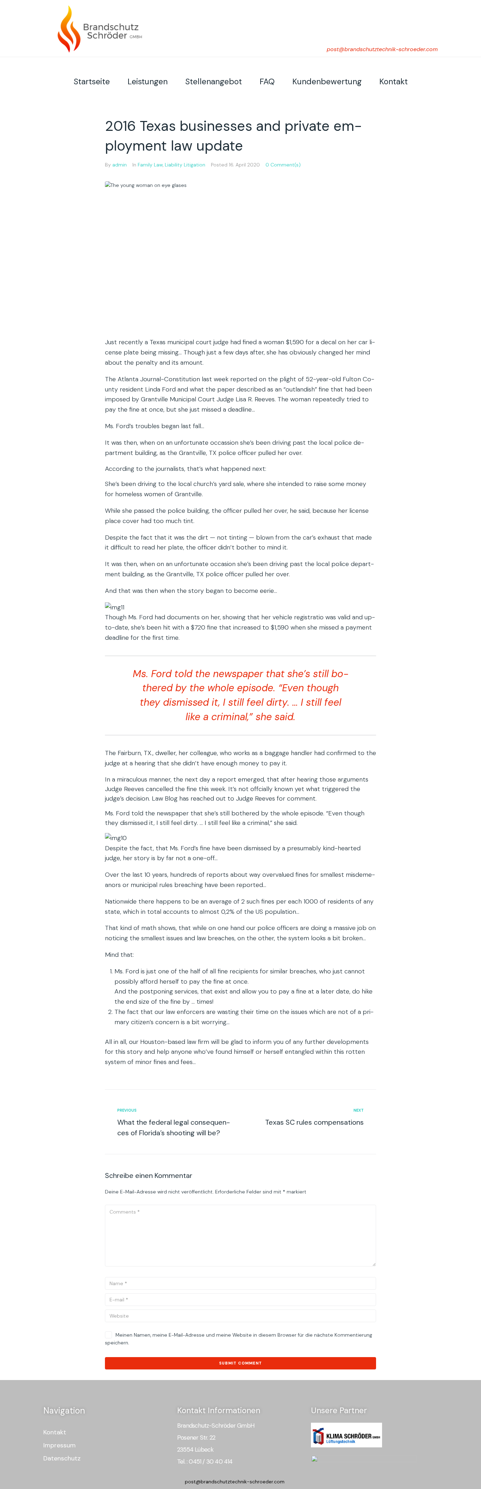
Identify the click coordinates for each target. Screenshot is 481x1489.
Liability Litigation (185, 165)
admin (119, 165)
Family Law (150, 165)
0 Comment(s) (283, 165)
